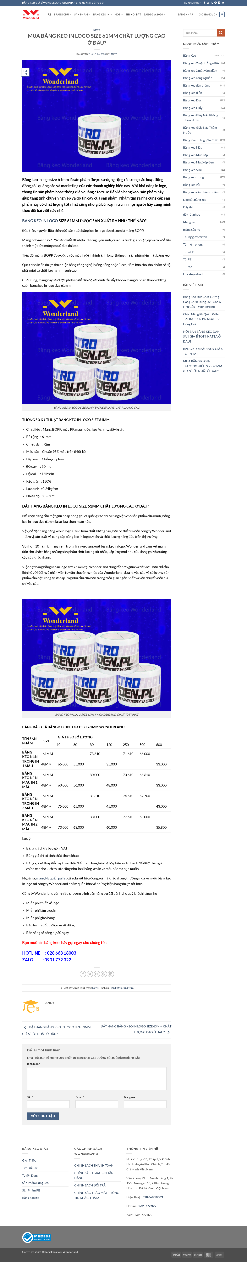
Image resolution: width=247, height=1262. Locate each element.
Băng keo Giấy (192, 108)
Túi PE (187, 259)
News (96, 30)
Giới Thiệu (29, 1160)
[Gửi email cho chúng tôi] (208, 3)
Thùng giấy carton (195, 237)
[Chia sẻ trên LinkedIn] (111, 974)
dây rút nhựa (191, 214)
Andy (114, 54)
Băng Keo (189, 55)
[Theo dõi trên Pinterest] (215, 3)
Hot (117, 14)
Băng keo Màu (192, 147)
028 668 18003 (152, 1197)
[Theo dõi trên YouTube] (223, 3)
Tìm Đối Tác (29, 1168)
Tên (30, 1097)
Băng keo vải (191, 184)
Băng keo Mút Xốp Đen (198, 162)
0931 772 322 (147, 1206)
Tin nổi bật (133, 14)
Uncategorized (193, 274)
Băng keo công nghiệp (197, 78)
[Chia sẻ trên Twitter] (90, 974)
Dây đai (188, 207)
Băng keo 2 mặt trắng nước (201, 63)
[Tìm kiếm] (49, 14)
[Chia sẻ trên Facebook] (83, 974)
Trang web (130, 1097)
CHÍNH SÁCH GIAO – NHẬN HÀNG (93, 1175)
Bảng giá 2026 (153, 14)
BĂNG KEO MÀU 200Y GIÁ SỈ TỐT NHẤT (203, 351)
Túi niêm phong (193, 244)
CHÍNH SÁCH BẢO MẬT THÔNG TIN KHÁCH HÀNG (96, 1195)
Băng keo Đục (192, 100)
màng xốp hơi (192, 229)
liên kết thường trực (122, 987)
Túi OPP (188, 251)
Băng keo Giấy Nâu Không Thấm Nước (200, 117)
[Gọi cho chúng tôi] (212, 3)
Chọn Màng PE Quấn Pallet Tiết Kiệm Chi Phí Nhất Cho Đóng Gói (201, 319)
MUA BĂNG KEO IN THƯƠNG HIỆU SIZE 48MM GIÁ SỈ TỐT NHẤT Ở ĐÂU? (202, 366)
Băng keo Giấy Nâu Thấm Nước (200, 130)
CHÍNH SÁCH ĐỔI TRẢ (90, 1185)
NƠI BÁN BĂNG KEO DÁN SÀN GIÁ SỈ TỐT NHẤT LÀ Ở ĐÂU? (202, 336)
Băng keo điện (192, 92)
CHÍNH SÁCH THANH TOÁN (93, 1165)
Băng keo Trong (193, 177)
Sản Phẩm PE (31, 1190)
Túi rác (187, 267)
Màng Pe (189, 222)
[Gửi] (221, 33)
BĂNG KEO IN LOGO (40, 220)
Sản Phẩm (81, 14)
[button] (192, 2)
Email (79, 1097)
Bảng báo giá (30, 1197)
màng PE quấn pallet (51, 878)
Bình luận (33, 1063)
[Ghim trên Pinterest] (104, 974)
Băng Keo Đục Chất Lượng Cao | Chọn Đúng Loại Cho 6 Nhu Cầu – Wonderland (202, 301)
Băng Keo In (101, 14)
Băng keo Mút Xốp (195, 155)
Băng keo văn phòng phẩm (200, 192)
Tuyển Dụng (30, 1175)
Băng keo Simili (193, 170)
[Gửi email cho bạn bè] (97, 974)
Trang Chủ (61, 14)
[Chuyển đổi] (222, 55)
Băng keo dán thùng (196, 85)
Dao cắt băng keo (194, 199)
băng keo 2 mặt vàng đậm (200, 70)
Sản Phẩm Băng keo (35, 1183)
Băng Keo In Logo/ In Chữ (200, 140)
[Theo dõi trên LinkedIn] (219, 3)
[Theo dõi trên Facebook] (204, 3)
